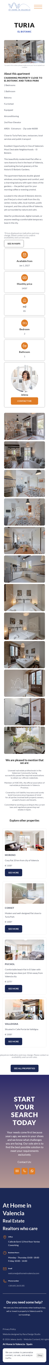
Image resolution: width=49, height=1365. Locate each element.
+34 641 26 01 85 (16, 1285)
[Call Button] (25, 1171)
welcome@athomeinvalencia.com (23, 1273)
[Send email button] (17, 1171)
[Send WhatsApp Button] (32, 1171)
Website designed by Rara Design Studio (21, 1334)
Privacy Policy (9, 1329)
